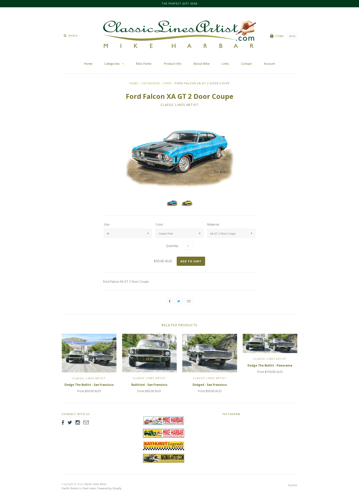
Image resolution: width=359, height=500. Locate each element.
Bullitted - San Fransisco (149, 385)
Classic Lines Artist (180, 105)
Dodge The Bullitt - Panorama (270, 365)
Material (213, 224)
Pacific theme (70, 488)
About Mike (201, 64)
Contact (246, 64)
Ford (167, 83)
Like (169, 301)
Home (88, 64)
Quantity (172, 246)
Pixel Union (89, 488)
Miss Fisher (144, 64)
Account (269, 64)
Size (106, 224)
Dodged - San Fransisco (210, 385)
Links (225, 64)
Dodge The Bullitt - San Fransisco (89, 385)
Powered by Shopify (109, 488)
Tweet (179, 301)
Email (189, 301)
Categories (112, 64)
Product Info (172, 64)
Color (159, 224)
